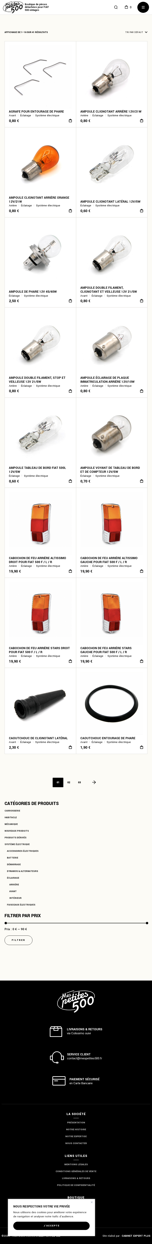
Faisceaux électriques (21, 904)
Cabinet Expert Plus (136, 1236)
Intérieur (15, 898)
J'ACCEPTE (52, 1225)
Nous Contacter (76, 1143)
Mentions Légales (76, 1164)
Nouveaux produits (17, 830)
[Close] (92, 1202)
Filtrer (18, 940)
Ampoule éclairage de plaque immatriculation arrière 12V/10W (107, 380)
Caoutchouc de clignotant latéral (38, 738)
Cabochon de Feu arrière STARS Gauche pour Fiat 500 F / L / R (106, 650)
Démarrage (14, 864)
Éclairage (13, 877)
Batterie (12, 857)
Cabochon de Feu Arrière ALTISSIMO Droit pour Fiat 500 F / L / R (37, 560)
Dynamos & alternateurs (22, 871)
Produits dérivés (15, 837)
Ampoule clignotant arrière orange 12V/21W (39, 200)
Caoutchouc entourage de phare (107, 738)
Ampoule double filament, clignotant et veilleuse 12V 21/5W (108, 290)
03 (79, 782)
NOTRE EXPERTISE (76, 1136)
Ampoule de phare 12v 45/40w (33, 292)
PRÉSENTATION (76, 1122)
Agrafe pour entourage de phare (36, 111)
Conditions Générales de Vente (76, 1171)
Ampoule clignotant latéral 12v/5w (110, 201)
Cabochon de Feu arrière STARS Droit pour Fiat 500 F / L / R (39, 650)
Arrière (14, 884)
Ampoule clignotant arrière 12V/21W (111, 111)
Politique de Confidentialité (76, 1185)
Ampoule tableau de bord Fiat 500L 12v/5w (37, 470)
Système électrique (17, 844)
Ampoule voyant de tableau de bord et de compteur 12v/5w (110, 470)
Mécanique (11, 824)
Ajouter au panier (70, 120)
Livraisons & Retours (76, 1178)
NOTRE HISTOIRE (76, 1129)
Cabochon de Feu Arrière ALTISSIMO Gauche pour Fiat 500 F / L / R (109, 560)
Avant (13, 891)
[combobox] (124, 33)
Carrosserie (12, 810)
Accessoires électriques (22, 851)
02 (68, 782)
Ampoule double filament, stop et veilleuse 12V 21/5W (37, 380)
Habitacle (11, 817)
